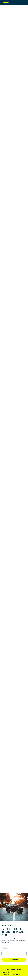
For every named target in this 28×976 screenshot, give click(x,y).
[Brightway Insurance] (6, 2)
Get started (14, 960)
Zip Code (4, 951)
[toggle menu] (26, 2)
